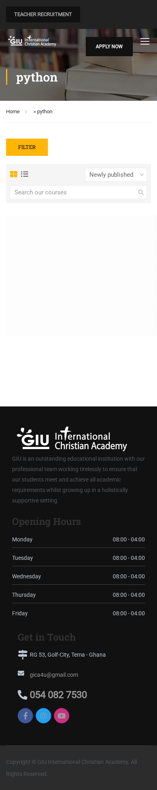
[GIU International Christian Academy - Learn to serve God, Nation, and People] (32, 41)
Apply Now (109, 46)
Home (13, 111)
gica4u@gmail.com (54, 675)
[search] (141, 192)
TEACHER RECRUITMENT (43, 14)
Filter (27, 147)
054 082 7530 (58, 694)
